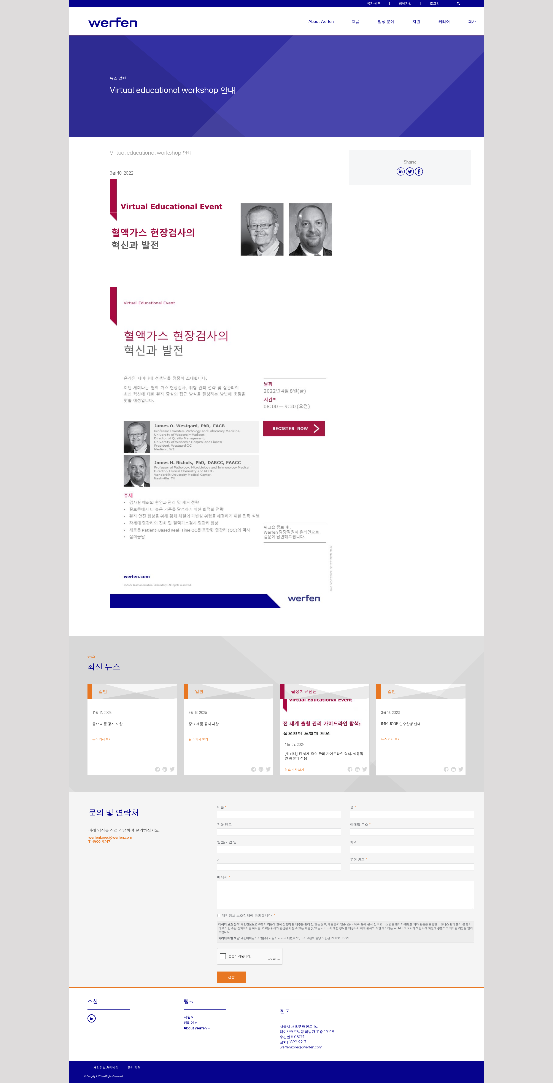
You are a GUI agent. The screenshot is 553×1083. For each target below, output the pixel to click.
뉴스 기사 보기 (102, 739)
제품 (356, 22)
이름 (220, 807)
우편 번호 (357, 859)
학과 (353, 842)
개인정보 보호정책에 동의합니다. (247, 915)
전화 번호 (224, 824)
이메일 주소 (359, 824)
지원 (416, 22)
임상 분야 (386, 22)
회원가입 (405, 3)
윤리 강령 (134, 1067)
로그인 (435, 3)
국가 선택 (374, 3)
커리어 (444, 22)
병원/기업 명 (227, 842)
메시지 (222, 877)
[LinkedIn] (91, 1018)
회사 (472, 22)
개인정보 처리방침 (106, 1067)
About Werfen (321, 22)
